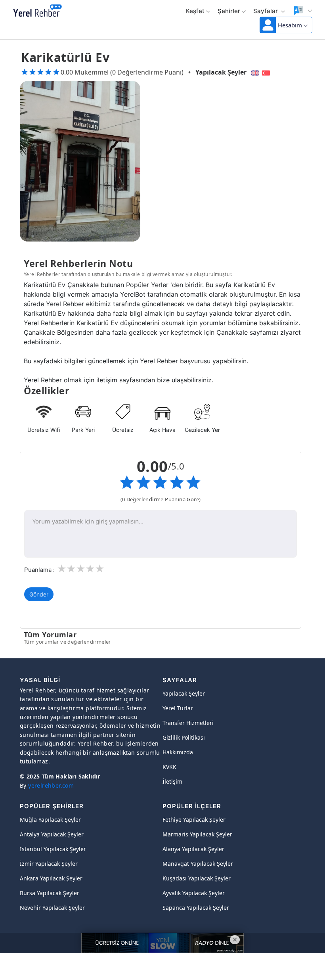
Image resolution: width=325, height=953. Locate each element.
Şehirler (229, 11)
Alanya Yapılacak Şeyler (193, 849)
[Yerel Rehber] (37, 11)
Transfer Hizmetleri (188, 723)
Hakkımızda (177, 752)
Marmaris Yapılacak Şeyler (197, 834)
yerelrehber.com (51, 785)
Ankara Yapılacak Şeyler (51, 878)
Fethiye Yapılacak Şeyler (194, 819)
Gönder (38, 594)
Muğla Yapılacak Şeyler (50, 819)
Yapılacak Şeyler (221, 72)
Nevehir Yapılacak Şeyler (52, 907)
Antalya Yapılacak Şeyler (52, 834)
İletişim (172, 781)
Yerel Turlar (177, 708)
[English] (254, 72)
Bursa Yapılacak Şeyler (49, 893)
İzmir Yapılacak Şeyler (49, 863)
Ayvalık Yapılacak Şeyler (193, 893)
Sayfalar (266, 11)
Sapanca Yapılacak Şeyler (195, 907)
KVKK (169, 767)
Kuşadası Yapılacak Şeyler (196, 878)
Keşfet (195, 11)
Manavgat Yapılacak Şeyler (197, 863)
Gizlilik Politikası (183, 737)
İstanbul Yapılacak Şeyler (53, 849)
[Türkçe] (267, 72)
